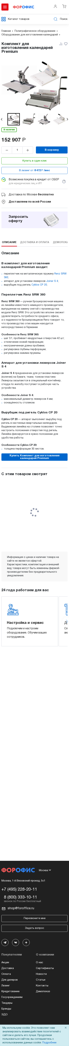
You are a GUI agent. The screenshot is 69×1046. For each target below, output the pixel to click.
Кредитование (10, 991)
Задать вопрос (34, 928)
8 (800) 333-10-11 (20, 897)
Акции (5, 962)
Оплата (6, 974)
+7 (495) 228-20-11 (19, 889)
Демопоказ (43, 991)
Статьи (40, 980)
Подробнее (49, 1043)
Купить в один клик (34, 161)
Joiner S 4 (52, 281)
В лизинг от (34, 170)
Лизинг (5, 985)
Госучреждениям (11, 997)
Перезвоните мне (34, 918)
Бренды (6, 1009)
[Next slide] (67, 119)
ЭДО (4, 1014)
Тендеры (6, 1003)
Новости (41, 974)
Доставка (7, 968)
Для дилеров (9, 980)
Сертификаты (45, 968)
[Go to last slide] (2, 119)
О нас (39, 962)
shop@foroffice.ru (21, 908)
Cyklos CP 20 (39, 285)
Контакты (42, 985)
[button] (13, 119)
